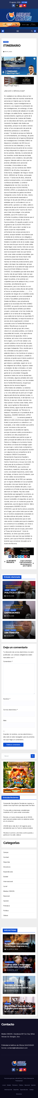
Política (13, 590)
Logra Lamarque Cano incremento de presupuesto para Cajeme (25, 563)
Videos (5, 915)
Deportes (6, 862)
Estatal (5, 877)
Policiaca (6, 906)
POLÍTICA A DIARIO (14, 592)
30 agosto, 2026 (12, 949)
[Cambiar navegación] (18, 31)
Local (5, 886)
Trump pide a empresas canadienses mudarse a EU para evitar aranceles (18, 966)
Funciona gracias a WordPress (13, 1078)
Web (4, 720)
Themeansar (19, 1080)
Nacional (6, 896)
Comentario (8, 661)
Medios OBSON (8, 891)
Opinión (6, 41)
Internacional (8, 881)
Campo (5, 852)
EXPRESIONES (12, 612)
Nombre (6, 699)
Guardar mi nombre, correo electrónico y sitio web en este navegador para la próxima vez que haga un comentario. (18, 737)
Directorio (6, 867)
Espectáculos (8, 872)
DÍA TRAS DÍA (11, 632)
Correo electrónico (10, 710)
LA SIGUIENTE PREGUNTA (11, 561)
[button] (32, 31)
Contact (6, 857)
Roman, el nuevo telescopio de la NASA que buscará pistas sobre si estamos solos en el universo (18, 819)
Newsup (29, 1078)
